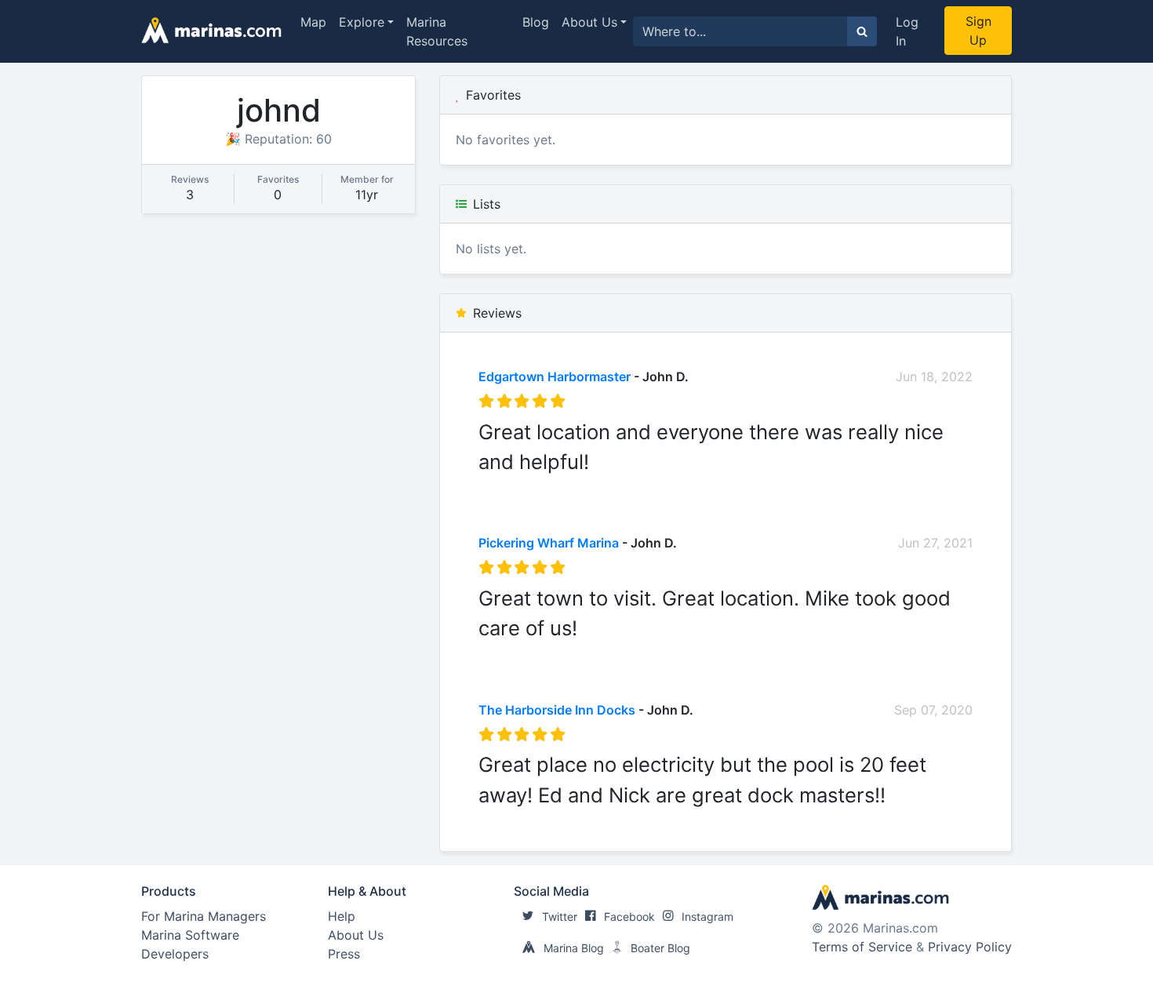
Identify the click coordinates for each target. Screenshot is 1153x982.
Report (952, 486)
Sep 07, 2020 (933, 710)
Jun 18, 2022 (934, 376)
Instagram (707, 916)
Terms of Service (862, 947)
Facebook (629, 916)
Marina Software (190, 935)
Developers (175, 954)
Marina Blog (574, 948)
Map (313, 22)
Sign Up (978, 30)
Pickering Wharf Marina (548, 543)
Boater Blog (660, 948)
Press (344, 954)
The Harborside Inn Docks (556, 710)
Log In (907, 31)
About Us (589, 22)
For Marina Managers (203, 916)
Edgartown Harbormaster (554, 376)
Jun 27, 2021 (935, 543)
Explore (361, 22)
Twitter (559, 916)
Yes (596, 486)
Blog (535, 22)
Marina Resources (436, 31)
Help (341, 916)
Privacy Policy (970, 947)
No (629, 486)
